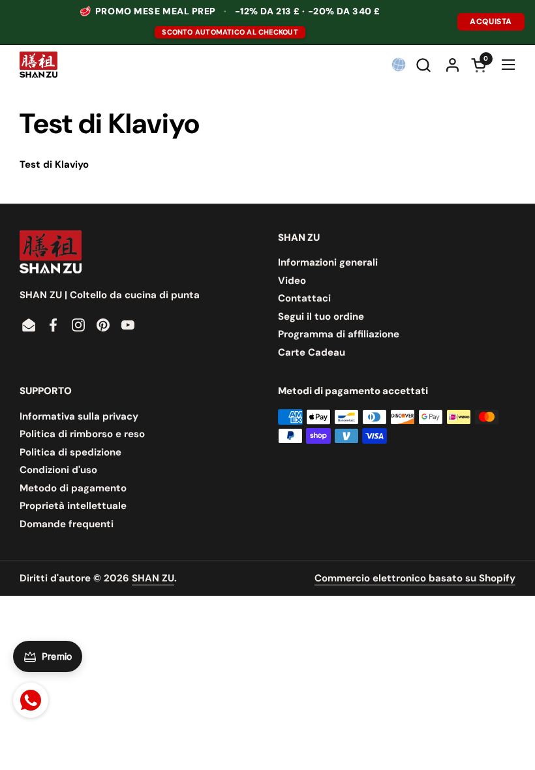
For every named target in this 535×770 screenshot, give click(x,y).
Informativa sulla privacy (79, 416)
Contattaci (304, 298)
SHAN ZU (153, 578)
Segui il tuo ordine (321, 316)
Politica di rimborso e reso (82, 433)
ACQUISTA (491, 21)
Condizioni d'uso (58, 469)
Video (292, 280)
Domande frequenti (67, 524)
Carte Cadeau (311, 352)
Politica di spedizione (70, 452)
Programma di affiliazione (338, 334)
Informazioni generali (328, 262)
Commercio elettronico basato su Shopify (414, 578)
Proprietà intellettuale (73, 505)
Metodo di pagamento (73, 488)
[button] (425, 65)
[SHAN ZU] (38, 65)
